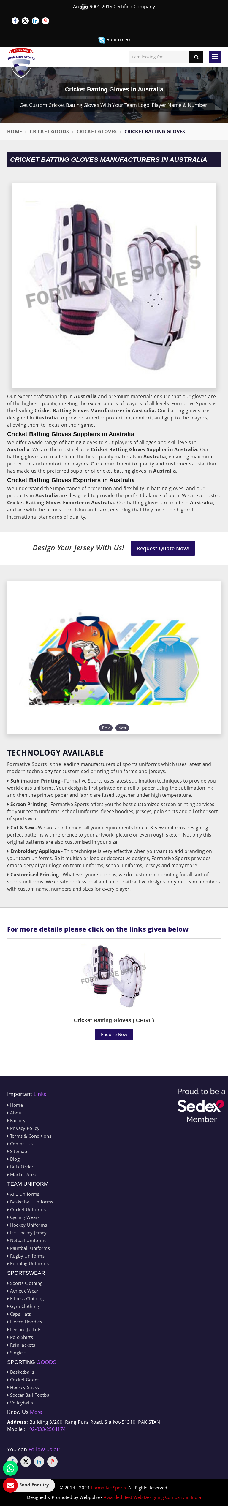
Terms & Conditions (30, 1136)
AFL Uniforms (24, 1194)
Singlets (17, 1352)
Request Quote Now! (163, 548)
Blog (14, 1159)
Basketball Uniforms (31, 1202)
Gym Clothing (24, 1306)
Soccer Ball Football (30, 1395)
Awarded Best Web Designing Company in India (152, 1497)
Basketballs (21, 1372)
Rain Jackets (22, 1345)
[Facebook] (15, 20)
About (16, 1113)
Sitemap (18, 1151)
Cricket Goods (49, 131)
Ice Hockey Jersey (28, 1233)
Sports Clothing (25, 1283)
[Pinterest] (45, 20)
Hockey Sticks (24, 1387)
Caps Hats (20, 1314)
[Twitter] (25, 20)
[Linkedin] (35, 20)
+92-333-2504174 (46, 1429)
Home (14, 131)
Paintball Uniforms (29, 1248)
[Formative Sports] (21, 63)
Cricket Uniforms (27, 1209)
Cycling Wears (24, 1217)
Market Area (22, 1174)
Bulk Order (21, 1167)
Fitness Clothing (26, 1298)
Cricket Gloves (97, 131)
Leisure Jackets (25, 1329)
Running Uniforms (29, 1263)
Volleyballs (21, 1403)
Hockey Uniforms (28, 1225)
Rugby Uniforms (27, 1256)
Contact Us (21, 1143)
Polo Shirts (21, 1337)
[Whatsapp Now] (10, 1468)
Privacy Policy (24, 1128)
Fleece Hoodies (25, 1322)
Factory (17, 1120)
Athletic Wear (23, 1291)
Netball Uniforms (27, 1240)
